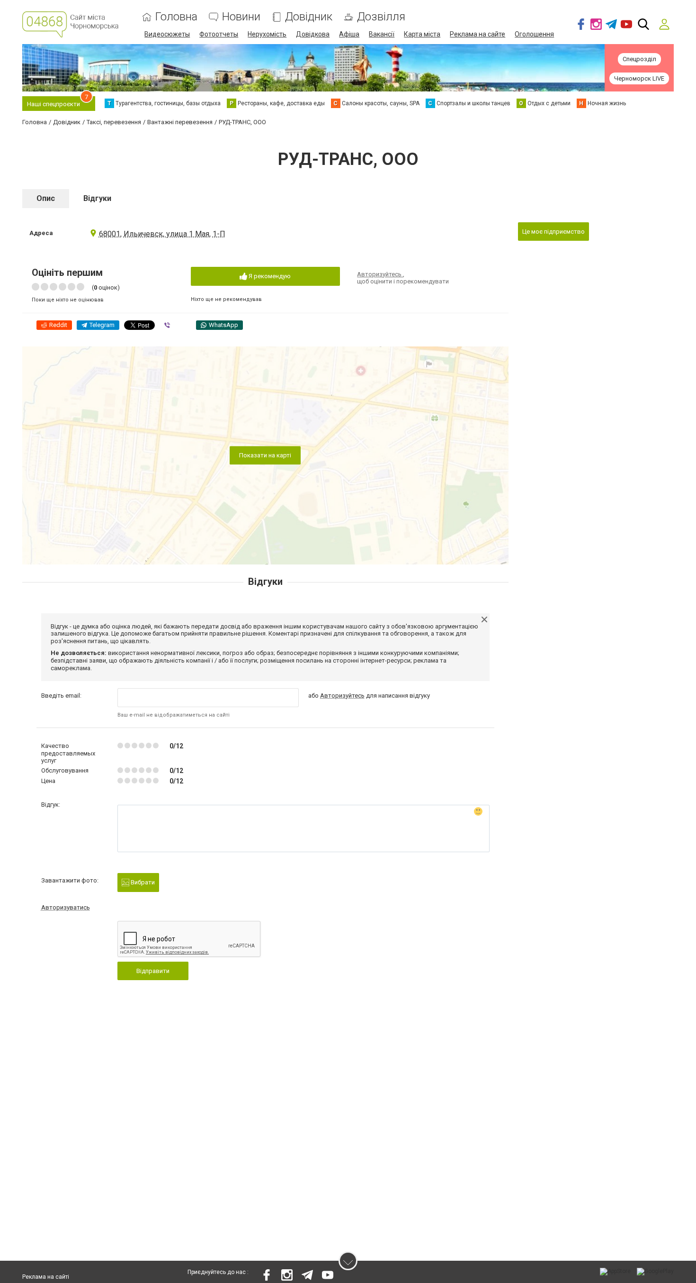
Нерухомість (267, 34)
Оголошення (534, 34)
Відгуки (97, 198)
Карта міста (422, 34)
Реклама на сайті (45, 1277)
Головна (176, 16)
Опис (45, 198)
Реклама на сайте (477, 34)
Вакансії (381, 34)
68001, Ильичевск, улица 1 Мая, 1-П (162, 233)
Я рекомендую (269, 276)
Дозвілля (381, 16)
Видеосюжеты (167, 34)
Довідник (308, 16)
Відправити (153, 970)
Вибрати (142, 882)
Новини (241, 16)
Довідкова (313, 34)
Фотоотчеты (218, 34)
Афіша (349, 34)
